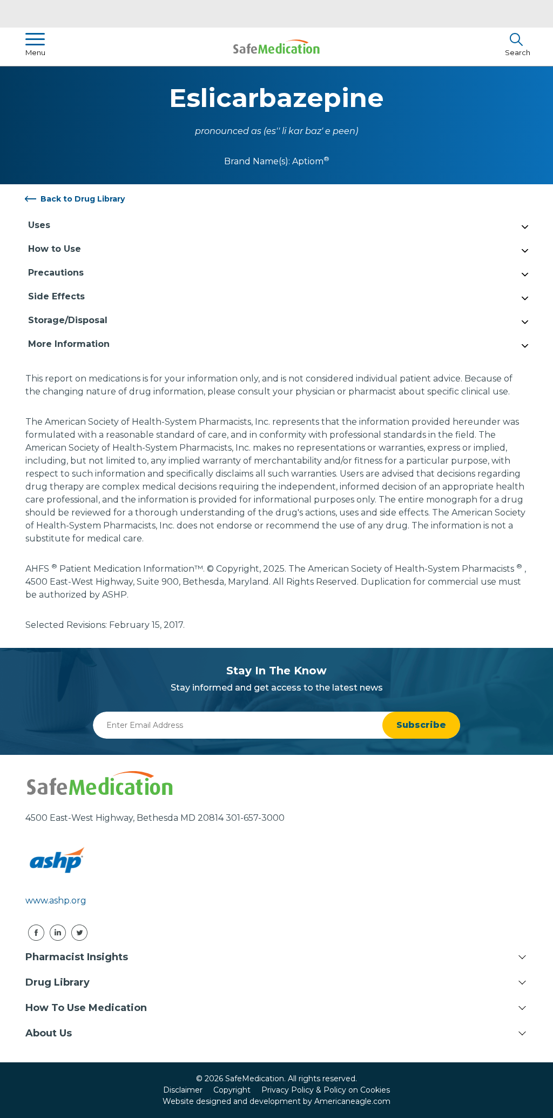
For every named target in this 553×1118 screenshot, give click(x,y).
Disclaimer (183, 1090)
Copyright (232, 1090)
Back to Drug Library (83, 199)
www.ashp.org (55, 900)
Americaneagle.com (352, 1101)
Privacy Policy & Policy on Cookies (325, 1090)
